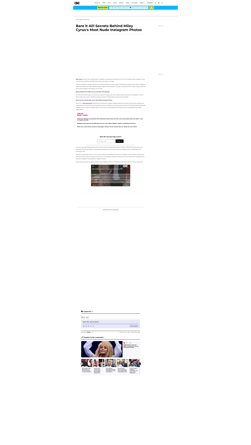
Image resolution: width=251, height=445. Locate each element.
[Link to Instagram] (158, 2)
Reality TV (97, 2)
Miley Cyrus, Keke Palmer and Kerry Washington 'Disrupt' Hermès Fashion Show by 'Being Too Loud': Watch (107, 126)
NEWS (104, 2)
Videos (81, 19)
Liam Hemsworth (87, 103)
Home (77, 19)
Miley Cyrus (86, 19)
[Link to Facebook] (155, 2)
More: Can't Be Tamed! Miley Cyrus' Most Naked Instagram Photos (94, 100)
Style (109, 2)
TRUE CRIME (134, 2)
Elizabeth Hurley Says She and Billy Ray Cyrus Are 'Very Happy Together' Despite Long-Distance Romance (106, 123)
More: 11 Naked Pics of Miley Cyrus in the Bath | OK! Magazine (93, 91)
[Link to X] (162, 2)
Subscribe (150, 2)
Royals (115, 2)
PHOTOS (121, 2)
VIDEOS (127, 2)
